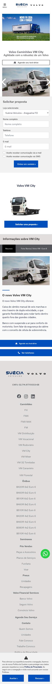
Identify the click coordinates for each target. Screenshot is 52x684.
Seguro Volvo (26, 604)
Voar (26, 569)
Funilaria (26, 563)
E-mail (6, 141)
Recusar (39, 678)
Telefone (7, 130)
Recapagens (26, 586)
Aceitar (13, 678)
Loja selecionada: (11, 108)
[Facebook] (19, 396)
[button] (4, 82)
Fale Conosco (26, 640)
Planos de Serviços (26, 557)
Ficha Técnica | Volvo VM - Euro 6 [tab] (34, 248)
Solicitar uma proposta (26, 224)
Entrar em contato (26, 164)
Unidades (26, 581)
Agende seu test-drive (27, 62)
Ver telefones (27, 353)
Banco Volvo (26, 598)
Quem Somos (26, 628)
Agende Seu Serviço (26, 617)
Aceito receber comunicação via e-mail (23, 152)
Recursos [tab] (9, 248)
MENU (5, 7)
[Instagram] (26, 396)
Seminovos (26, 539)
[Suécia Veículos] (29, 5)
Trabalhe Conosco (26, 646)
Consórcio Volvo (26, 610)
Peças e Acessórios (26, 552)
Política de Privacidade (26, 652)
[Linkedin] (32, 396)
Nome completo (10, 119)
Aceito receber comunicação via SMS (23, 156)
